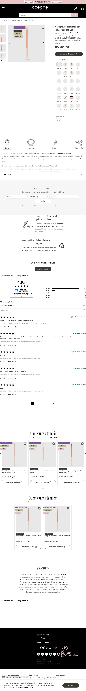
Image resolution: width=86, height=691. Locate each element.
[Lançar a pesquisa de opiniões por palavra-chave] (84, 509)
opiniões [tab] (7, 276)
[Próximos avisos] (57, 602)
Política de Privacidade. (29, 687)
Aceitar (71, 685)
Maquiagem (12, 20)
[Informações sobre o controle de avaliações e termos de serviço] (31, 492)
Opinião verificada (79, 515)
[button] (1, 327)
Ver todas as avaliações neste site (21, 495)
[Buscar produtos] (74, 15)
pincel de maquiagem (72, 169)
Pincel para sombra (29, 20)
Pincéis (20, 20)
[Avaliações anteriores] (29, 602)
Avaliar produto (43, 269)
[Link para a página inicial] (5, 20)
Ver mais (7, 174)
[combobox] (48, 15)
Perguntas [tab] (22, 276)
